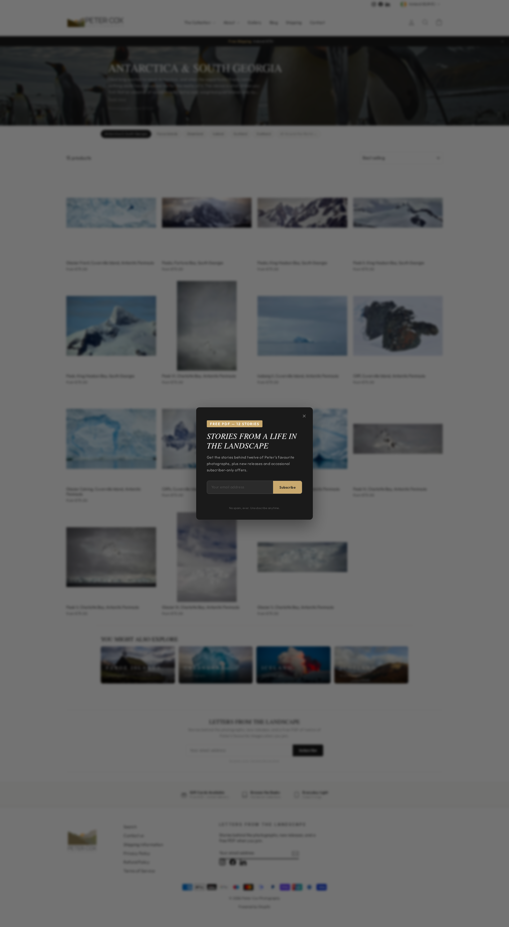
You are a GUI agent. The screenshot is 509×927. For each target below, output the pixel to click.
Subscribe (287, 487)
